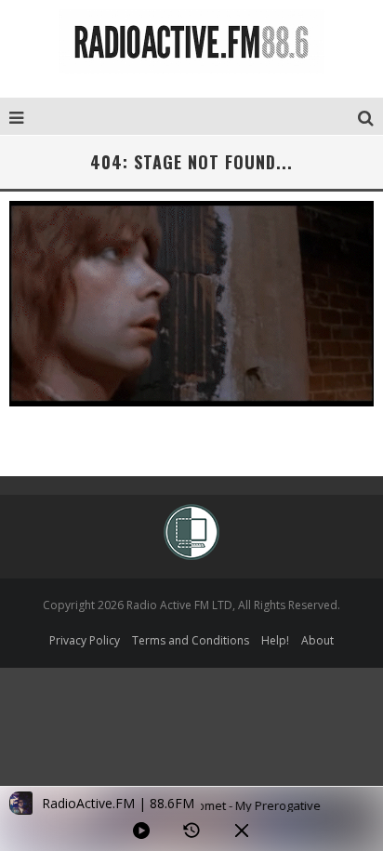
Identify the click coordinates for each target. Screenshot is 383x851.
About (317, 640)
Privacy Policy (84, 640)
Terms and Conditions (190, 640)
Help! (275, 640)
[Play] (141, 830)
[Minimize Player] (242, 830)
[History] (191, 830)
